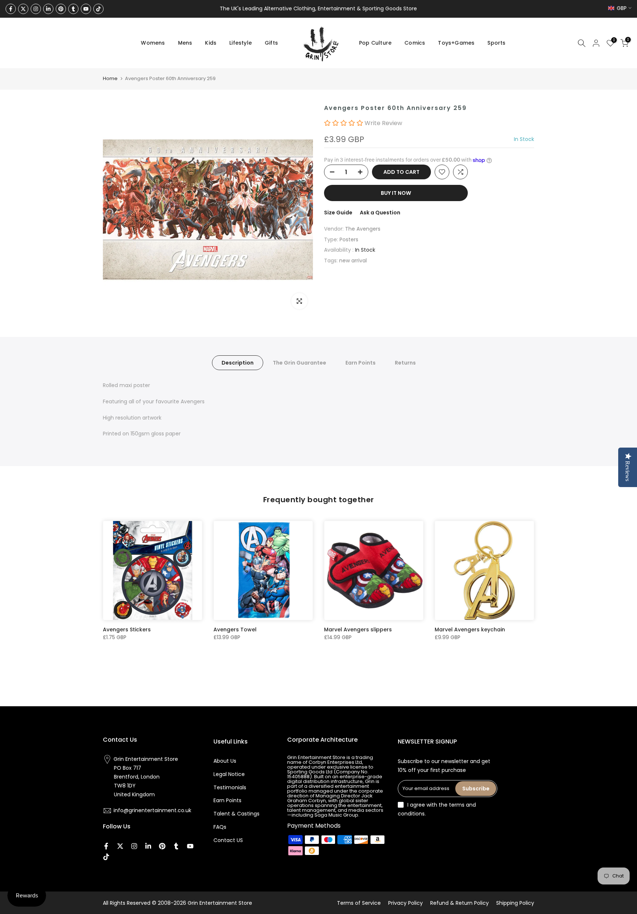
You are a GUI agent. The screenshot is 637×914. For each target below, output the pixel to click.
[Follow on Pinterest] (61, 9)
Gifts (271, 42)
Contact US (228, 840)
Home (110, 78)
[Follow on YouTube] (86, 9)
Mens (185, 42)
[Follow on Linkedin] (48, 9)
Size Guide (338, 212)
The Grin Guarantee (299, 362)
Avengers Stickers (127, 629)
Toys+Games (456, 42)
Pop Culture (375, 42)
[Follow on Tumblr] (73, 9)
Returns (405, 362)
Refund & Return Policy (459, 903)
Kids (210, 42)
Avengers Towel (235, 629)
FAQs (219, 827)
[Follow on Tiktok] (98, 9)
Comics (414, 42)
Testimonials (229, 787)
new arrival (353, 261)
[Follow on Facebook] (11, 9)
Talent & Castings (236, 813)
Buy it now (396, 193)
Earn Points (360, 362)
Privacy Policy (405, 903)
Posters (349, 239)
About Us (224, 761)
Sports (496, 42)
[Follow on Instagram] (36, 9)
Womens (153, 42)
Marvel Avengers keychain (470, 629)
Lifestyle (240, 42)
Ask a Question (380, 212)
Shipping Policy (515, 903)
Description (238, 362)
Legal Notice (229, 774)
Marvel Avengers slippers (358, 629)
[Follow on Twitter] (23, 9)
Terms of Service (359, 903)
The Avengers (362, 228)
